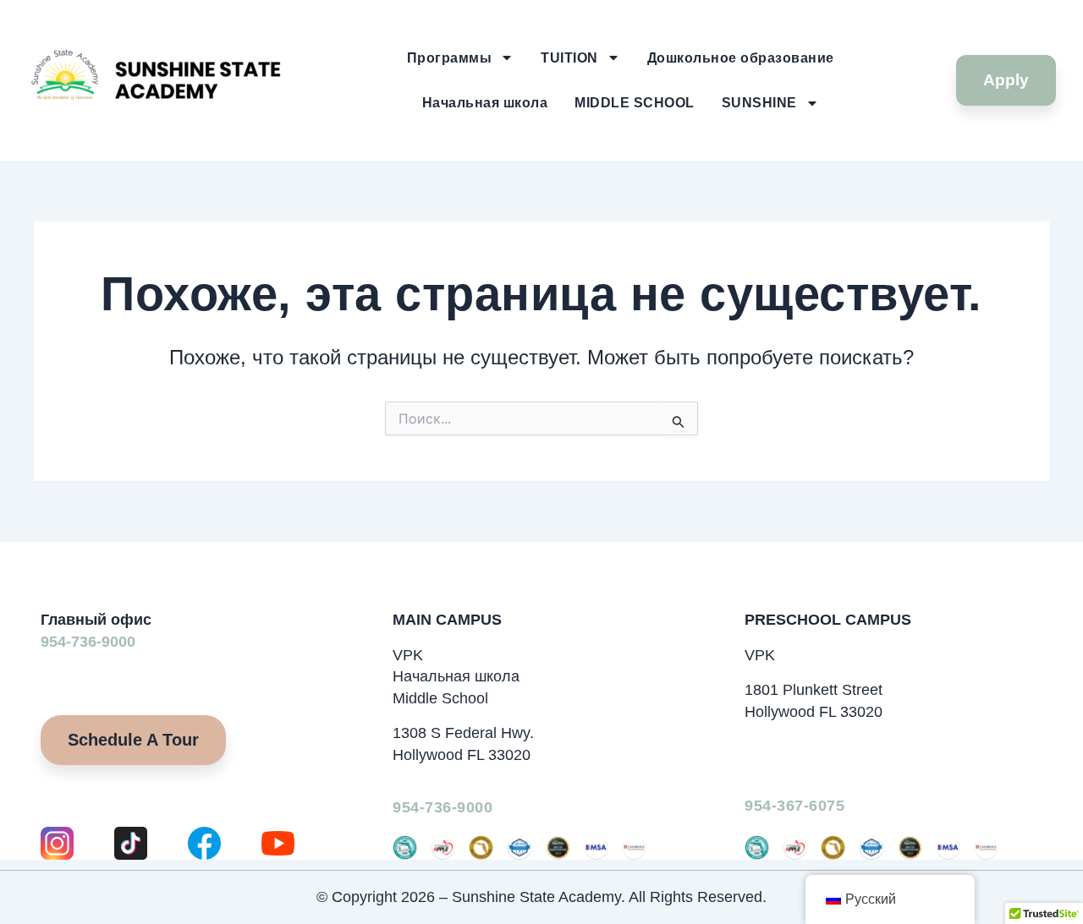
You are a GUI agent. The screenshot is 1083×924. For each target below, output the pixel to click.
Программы (449, 58)
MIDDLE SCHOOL (634, 103)
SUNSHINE (759, 103)
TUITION (569, 58)
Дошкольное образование (740, 58)
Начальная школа (485, 103)
